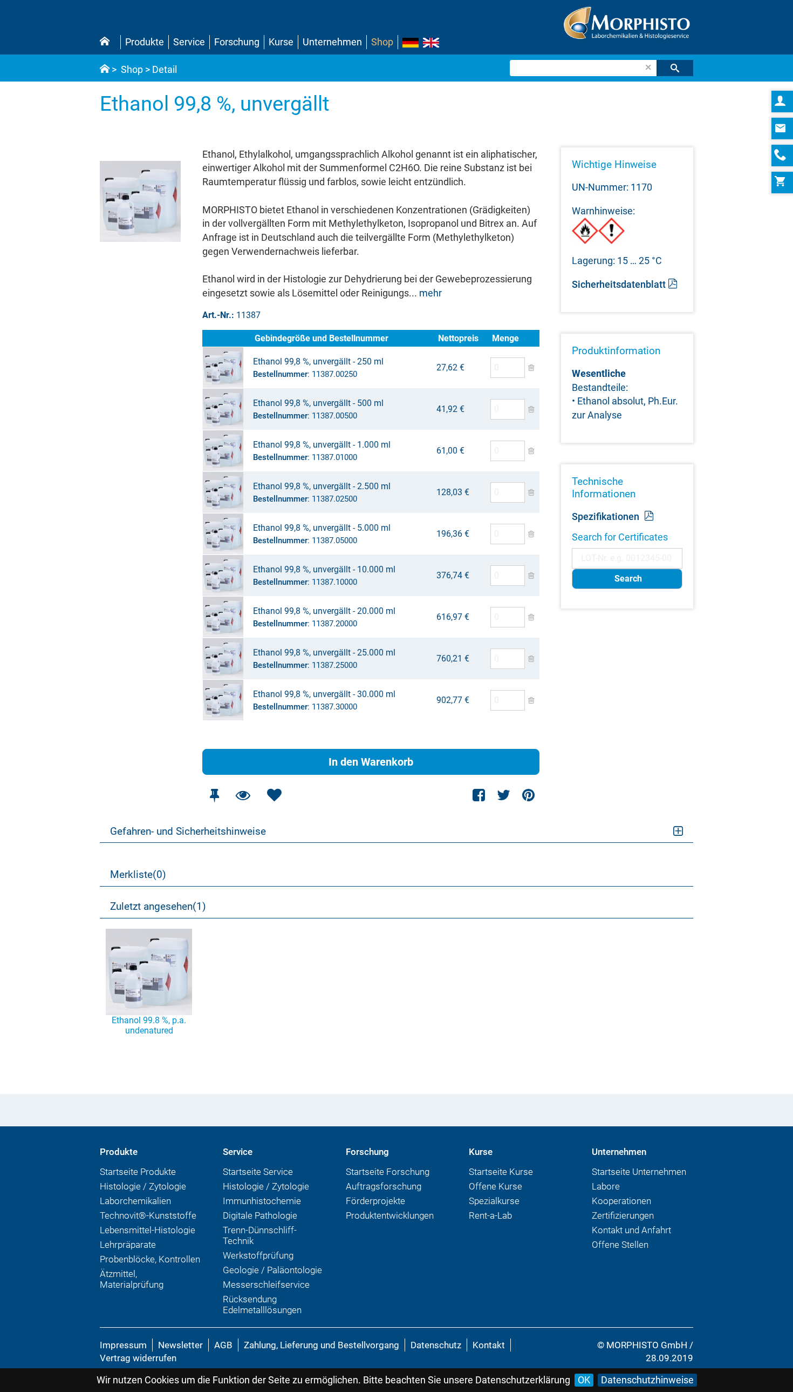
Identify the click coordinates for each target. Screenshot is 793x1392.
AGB (223, 1345)
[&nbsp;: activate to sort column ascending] (227, 338)
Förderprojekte (375, 1200)
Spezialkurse (494, 1200)
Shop (382, 42)
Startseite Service (258, 1171)
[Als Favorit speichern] (274, 795)
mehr (430, 293)
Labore (606, 1186)
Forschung (236, 42)
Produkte (144, 42)
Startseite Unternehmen (639, 1171)
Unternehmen (332, 42)
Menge (505, 338)
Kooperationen (621, 1200)
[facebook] (479, 795)
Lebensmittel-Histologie (147, 1230)
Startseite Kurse (501, 1171)
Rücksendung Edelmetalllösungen (262, 1304)
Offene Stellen (620, 1244)
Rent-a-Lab (490, 1215)
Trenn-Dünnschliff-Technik (260, 1235)
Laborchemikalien (135, 1200)
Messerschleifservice (266, 1284)
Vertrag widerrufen (138, 1358)
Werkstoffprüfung (258, 1255)
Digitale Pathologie (260, 1215)
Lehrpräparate (128, 1244)
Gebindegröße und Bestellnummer (321, 338)
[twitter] (503, 795)
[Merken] (214, 795)
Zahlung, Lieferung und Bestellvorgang (321, 1345)
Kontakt (489, 1345)
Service (189, 42)
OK (584, 1380)
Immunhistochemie (262, 1200)
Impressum (123, 1345)
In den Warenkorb (371, 761)
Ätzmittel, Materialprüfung (131, 1279)
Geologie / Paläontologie (272, 1270)
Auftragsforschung (383, 1186)
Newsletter (180, 1345)
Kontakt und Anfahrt (631, 1230)
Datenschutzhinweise (647, 1380)
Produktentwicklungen (390, 1215)
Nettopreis (458, 338)
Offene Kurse (495, 1186)
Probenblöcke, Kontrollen (150, 1259)
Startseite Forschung (387, 1171)
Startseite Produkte (138, 1171)
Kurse (281, 42)
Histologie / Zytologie (143, 1186)
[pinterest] (528, 795)
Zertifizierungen (623, 1215)
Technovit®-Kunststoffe (148, 1215)
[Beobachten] (242, 795)
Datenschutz (436, 1345)
